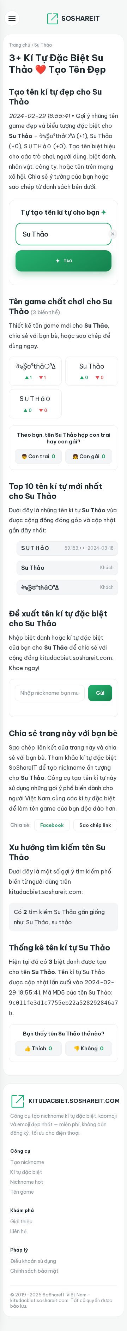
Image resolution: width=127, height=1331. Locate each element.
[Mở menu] (12, 18)
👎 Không (89, 1048)
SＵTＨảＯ (35, 399)
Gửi (100, 693)
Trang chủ (19, 45)
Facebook (52, 825)
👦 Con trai (38, 456)
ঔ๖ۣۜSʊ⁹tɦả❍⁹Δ (35, 366)
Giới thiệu (21, 1221)
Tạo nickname (27, 1162)
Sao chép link (95, 825)
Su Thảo (91, 366)
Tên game (22, 1192)
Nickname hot (26, 1182)
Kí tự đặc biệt (26, 1172)
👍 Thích (38, 1048)
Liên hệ (18, 1231)
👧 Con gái (88, 456)
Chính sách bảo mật (34, 1271)
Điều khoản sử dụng (33, 1261)
